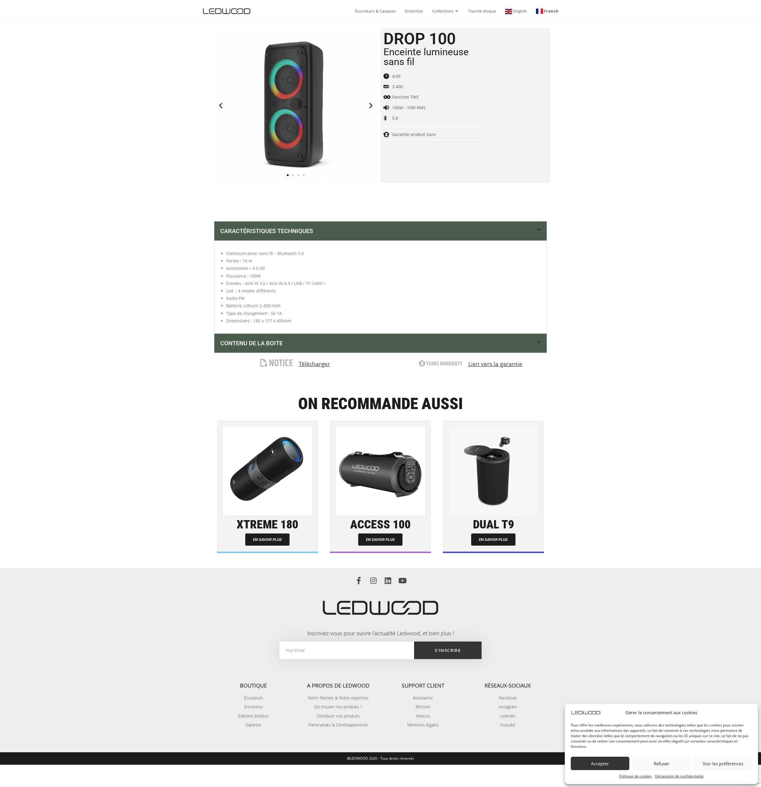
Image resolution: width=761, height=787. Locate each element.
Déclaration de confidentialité (679, 776)
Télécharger (314, 364)
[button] (220, 105)
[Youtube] (402, 580)
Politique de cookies (635, 776)
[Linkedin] (387, 580)
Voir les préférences (723, 764)
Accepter (600, 764)
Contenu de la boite (251, 343)
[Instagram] (373, 580)
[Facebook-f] (358, 580)
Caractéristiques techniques (266, 231)
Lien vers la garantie (495, 364)
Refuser (661, 764)
